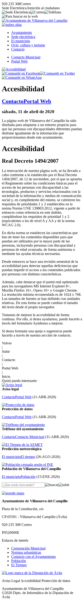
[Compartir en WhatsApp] (22, 77)
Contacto (17, 49)
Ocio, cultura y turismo (28, 45)
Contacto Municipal (25, 57)
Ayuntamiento (21, 33)
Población (18, 561)
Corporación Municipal (28, 548)
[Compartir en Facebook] (21, 73)
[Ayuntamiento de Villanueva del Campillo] (34, 20)
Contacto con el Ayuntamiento (33, 557)
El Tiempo (19, 565)
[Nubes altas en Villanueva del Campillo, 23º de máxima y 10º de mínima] (12, 25)
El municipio (20, 41)
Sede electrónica (23, 37)
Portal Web (19, 61)
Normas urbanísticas (26, 552)
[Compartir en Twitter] (57, 73)
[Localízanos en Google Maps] (13, 493)
